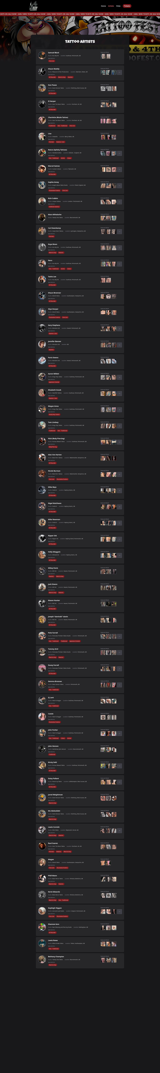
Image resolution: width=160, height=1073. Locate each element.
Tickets (127, 6)
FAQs (118, 6)
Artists (111, 6)
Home (103, 6)
